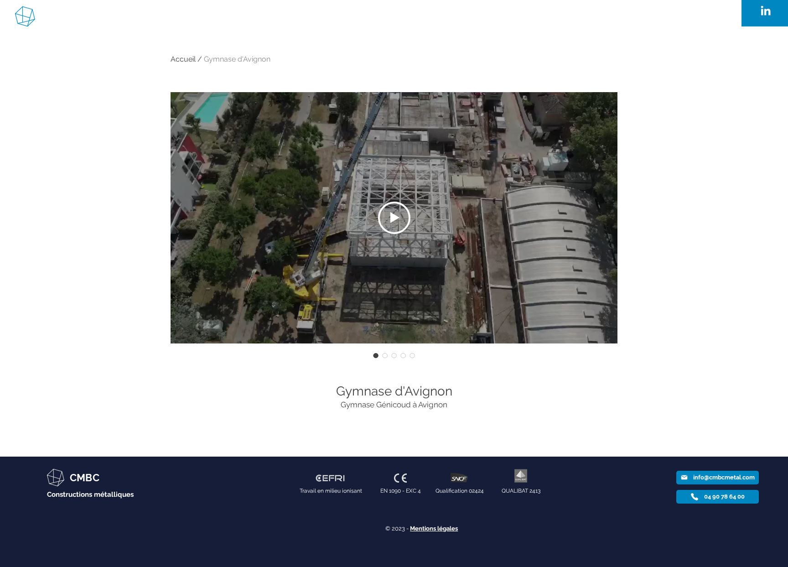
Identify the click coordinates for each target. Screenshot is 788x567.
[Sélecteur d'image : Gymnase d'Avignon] (375, 355)
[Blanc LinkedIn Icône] (765, 10)
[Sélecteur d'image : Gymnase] (384, 355)
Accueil (183, 59)
